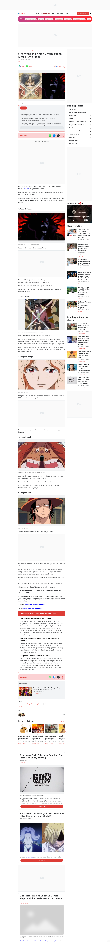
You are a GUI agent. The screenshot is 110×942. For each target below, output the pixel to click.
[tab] (24, 108)
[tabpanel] (41, 121)
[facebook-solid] (54, 135)
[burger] (91, 13)
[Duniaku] (21, 13)
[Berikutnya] (66, 732)
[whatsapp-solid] (50, 135)
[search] (75, 13)
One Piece (26, 189)
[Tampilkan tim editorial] (64, 715)
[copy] (62, 135)
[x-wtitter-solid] (58, 135)
